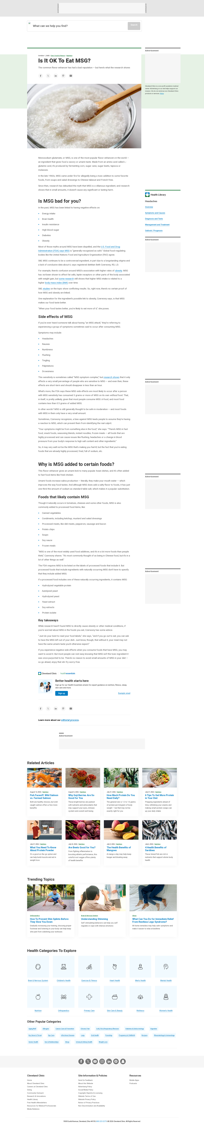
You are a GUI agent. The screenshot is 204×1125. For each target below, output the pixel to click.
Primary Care (89, 1011)
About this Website (85, 1083)
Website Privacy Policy (87, 1099)
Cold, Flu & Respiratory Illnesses (107, 1029)
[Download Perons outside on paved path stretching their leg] (50, 897)
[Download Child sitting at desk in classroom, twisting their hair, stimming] (102, 897)
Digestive (153, 1029)
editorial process (70, 720)
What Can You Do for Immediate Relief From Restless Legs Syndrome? (153, 920)
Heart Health (115, 980)
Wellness (140, 1011)
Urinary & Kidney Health (84, 1042)
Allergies (46, 1029)
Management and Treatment (157, 225)
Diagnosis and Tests (154, 219)
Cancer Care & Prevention (65, 1029)
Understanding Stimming (94, 919)
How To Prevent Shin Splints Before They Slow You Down (49, 920)
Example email (124, 693)
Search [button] (134, 25)
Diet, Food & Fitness (58, 56)
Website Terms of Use (87, 1096)
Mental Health (166, 980)
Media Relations (33, 1109)
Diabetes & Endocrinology (134, 1029)
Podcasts (133, 1083)
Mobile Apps (134, 1080)
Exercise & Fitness (89, 980)
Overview (149, 207)
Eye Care (51, 1035)
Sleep (134, 916)
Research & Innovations (36, 1096)
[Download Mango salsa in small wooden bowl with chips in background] (121, 830)
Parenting (108, 1035)
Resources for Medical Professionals (41, 1106)
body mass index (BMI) (56, 282)
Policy (162, 93)
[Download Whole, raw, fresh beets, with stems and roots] (83, 830)
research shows (111, 377)
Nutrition (69, 56)
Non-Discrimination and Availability (91, 1106)
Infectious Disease (67, 1035)
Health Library (32, 1099)
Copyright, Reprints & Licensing (90, 1093)
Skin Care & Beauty (115, 1011)
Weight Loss (103, 1042)
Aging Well (32, 1029)
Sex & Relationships (52, 1042)
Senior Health (33, 1042)
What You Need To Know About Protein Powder (43, 849)
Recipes (144, 1035)
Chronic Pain (85, 1029)
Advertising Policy (85, 1087)
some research (66, 278)
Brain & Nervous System (89, 916)
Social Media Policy (85, 1090)
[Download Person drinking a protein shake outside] (121, 778)
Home (29, 1080)
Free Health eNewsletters (37, 1103)
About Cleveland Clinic (35, 1083)
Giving (29, 1090)
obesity (118, 270)
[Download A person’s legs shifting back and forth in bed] (153, 897)
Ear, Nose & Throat (35, 1035)
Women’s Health (166, 1011)
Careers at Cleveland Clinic (37, 1087)
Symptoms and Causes (155, 213)
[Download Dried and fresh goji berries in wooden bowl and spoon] (83, 778)
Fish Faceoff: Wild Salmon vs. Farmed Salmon (44, 796)
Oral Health (95, 1035)
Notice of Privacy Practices (88, 1103)
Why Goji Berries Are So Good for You (81, 796)
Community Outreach (35, 1093)
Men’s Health (140, 980)
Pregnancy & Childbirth (127, 1035)
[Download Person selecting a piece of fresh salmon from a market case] (44, 778)
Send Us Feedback (85, 1080)
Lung (82, 1035)
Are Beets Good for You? (82, 847)
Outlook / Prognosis (154, 230)
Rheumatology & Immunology (164, 1035)
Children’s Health (63, 980)
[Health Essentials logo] (68, 673)
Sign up (61, 693)
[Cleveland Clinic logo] (47, 673)
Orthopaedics (35, 916)
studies (46, 288)
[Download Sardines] (159, 830)
